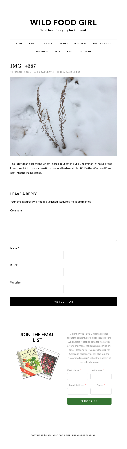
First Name (73, 370)
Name (14, 248)
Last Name (96, 370)
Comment (17, 210)
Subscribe (89, 401)
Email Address (76, 384)
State (100, 384)
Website (15, 282)
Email (14, 265)
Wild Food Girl (63, 22)
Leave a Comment (70, 72)
